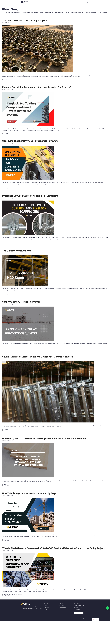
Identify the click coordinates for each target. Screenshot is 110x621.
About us (44, 2)
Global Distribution (48, 614)
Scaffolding (6, 79)
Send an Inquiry (84, 2)
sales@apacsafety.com (79, 605)
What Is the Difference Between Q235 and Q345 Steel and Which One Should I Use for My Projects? (54, 548)
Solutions (51, 2)
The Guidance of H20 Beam (16, 250)
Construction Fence (7, 594)
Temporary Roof (62, 609)
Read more (77, 76)
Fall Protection (6, 347)
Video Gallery (46, 609)
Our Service (46, 607)
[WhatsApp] (107, 608)
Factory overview (47, 611)
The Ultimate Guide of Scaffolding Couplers (24, 20)
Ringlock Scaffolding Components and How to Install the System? (36, 87)
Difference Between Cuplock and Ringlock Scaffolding (30, 195)
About (76, 618)
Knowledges (57, 2)
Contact (67, 2)
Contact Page (77, 609)
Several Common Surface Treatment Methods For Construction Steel (37, 356)
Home (40, 2)
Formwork (5, 484)
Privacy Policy (86, 618)
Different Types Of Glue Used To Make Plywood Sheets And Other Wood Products (44, 438)
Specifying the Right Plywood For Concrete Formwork (30, 141)
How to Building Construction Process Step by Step (29, 493)
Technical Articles (78, 607)
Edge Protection (14, 594)
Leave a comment (7, 188)
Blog (63, 2)
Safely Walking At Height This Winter (21, 301)
